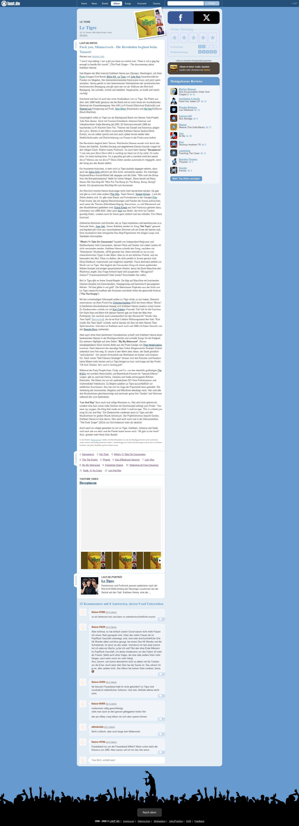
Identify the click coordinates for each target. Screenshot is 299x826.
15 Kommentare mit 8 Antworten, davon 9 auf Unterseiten (121, 603)
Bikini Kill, (112, 76)
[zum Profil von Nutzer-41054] (82, 682)
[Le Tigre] (150, 38)
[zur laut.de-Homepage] (14, 3)
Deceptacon (88, 454)
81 (194, 94)
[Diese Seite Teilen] (181, 17)
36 (190, 136)
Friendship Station (114, 465)
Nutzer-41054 (98, 682)
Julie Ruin (136, 76)
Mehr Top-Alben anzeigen (186, 178)
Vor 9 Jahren (111, 612)
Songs (128, 3)
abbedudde (97, 727)
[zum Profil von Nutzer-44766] (82, 742)
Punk (82, 76)
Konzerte (141, 3)
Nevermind (98, 319)
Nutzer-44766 (98, 742)
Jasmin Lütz (98, 56)
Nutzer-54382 (98, 612)
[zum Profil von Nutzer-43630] (82, 627)
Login (294, 3)
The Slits (114, 194)
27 (210, 127)
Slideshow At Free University (144, 465)
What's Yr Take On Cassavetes (130, 454)
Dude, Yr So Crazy (92, 470)
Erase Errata (120, 207)
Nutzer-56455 (98, 703)
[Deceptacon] (96, 560)
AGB (188, 821)
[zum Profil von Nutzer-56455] (82, 703)
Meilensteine (96, 440)
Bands (105, 3)
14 (205, 101)
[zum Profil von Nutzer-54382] (82, 612)
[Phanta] (127, 560)
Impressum (128, 821)
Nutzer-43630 (98, 627)
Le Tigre (85, 22)
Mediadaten (159, 821)
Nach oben (149, 812)
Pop (155, 197)
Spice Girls (94, 172)
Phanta (106, 459)
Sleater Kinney (142, 194)
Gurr (120, 210)
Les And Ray (114, 470)
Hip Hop (148, 109)
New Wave (120, 109)
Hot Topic (104, 454)
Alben (117, 3)
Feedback (199, 821)
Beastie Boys (90, 329)
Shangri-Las (86, 109)
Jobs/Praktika (176, 821)
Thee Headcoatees (152, 345)
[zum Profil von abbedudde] (82, 727)
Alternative (83, 35)
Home (84, 3)
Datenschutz (144, 821)
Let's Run (149, 459)
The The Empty (90, 459)
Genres (156, 3)
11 (205, 153)
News (94, 3)
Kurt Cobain (118, 309)
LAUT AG (115, 821)
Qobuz (207, 70)
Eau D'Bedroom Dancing (127, 459)
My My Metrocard (91, 465)
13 (198, 110)
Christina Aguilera (121, 302)
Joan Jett (100, 226)
